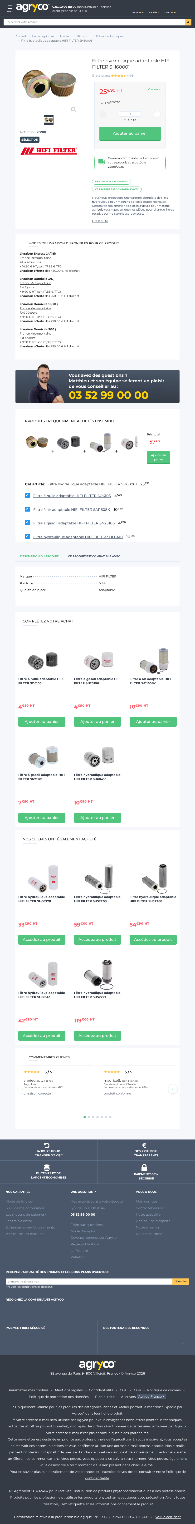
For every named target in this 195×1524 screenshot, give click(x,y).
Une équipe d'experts (153, 1221)
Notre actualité (148, 1214)
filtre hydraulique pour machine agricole (130, 199)
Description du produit (111, 181)
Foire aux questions (87, 1225)
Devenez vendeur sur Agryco (94, 1237)
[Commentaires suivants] (173, 1089)
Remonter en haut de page (182, 1503)
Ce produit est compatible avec (117, 189)
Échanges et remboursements (30, 1227)
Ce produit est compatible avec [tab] (94, 556)
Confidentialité (101, 1390)
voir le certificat (168, 1517)
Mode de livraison (20, 1201)
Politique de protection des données (59, 1397)
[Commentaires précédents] (22, 1089)
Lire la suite (100, 221)
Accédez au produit (42, 939)
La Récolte (79, 1251)
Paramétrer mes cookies (29, 1390)
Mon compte (146, 1201)
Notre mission (147, 1227)
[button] (138, 8)
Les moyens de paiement (26, 1214)
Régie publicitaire (85, 1244)
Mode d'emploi (83, 1231)
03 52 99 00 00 (65, 7)
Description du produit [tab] (39, 556)
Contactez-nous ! (150, 1208)
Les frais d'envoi (19, 1221)
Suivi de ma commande (25, 1208)
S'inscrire (181, 1281)
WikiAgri (78, 1257)
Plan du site (105, 1397)
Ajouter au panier (158, 457)
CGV (137, 1390)
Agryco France (150, 1397)
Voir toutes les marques (25, 1234)
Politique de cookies (164, 1390)
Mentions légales (69, 1390)
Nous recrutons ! (149, 1234)
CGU (123, 1390)
